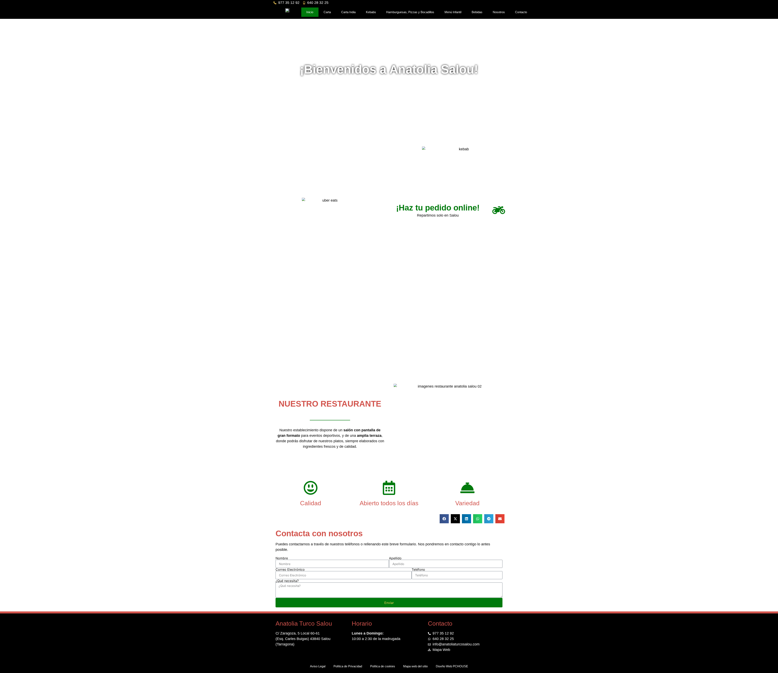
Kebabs (371, 12)
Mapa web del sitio (415, 666)
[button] (444, 518)
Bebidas (477, 12)
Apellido (395, 558)
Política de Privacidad (347, 666)
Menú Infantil (453, 12)
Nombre (282, 558)
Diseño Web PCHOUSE (452, 666)
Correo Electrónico (290, 569)
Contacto (521, 12)
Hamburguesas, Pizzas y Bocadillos (410, 12)
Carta (327, 12)
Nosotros (499, 12)
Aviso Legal (317, 666)
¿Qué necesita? (287, 580)
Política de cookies (382, 666)
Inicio (309, 12)
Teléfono (418, 569)
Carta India (348, 12)
